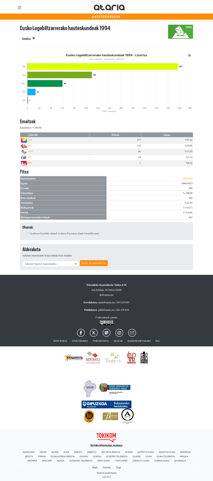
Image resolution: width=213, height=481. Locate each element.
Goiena (97, 456)
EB (30, 162)
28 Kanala (180, 460)
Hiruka (184, 456)
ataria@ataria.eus (106, 302)
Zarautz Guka (141, 460)
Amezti (78, 452)
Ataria (129, 452)
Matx (95, 467)
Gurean (107, 467)
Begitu (29, 456)
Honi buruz (60, 340)
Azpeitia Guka (146, 452)
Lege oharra (80, 340)
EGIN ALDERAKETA (94, 263)
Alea (66, 452)
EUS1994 (187, 178)
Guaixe (137, 456)
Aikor (43, 452)
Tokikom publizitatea (106, 473)
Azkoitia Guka (167, 452)
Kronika (32, 460)
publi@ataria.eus (106, 309)
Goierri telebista (117, 456)
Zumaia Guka (161, 460)
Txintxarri (121, 460)
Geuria (84, 456)
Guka (149, 456)
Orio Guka (103, 460)
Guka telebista (166, 456)
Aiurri (55, 452)
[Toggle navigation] (19, 7)
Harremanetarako (139, 340)
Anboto (91, 452)
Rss (158, 340)
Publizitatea (101, 340)
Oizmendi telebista (80, 460)
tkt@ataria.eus (106, 294)
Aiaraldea (29, 452)
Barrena (185, 452)
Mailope (47, 460)
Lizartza (27, 39)
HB (30, 139)
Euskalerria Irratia (63, 456)
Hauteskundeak (106, 17)
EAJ (30, 151)
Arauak (118, 340)
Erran (42, 456)
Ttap (118, 467)
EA (30, 145)
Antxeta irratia (110, 452)
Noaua (60, 460)
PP (29, 157)
